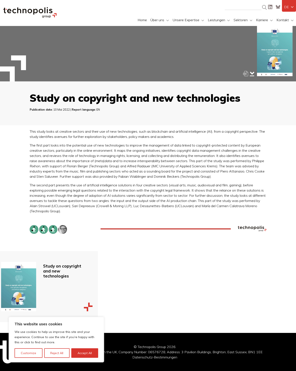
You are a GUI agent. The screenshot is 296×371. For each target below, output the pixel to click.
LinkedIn (270, 7)
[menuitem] (289, 7)
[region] (56, 339)
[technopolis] (30, 17)
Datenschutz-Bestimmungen (154, 357)
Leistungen (216, 20)
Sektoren (241, 20)
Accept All (85, 353)
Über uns (157, 20)
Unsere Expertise (186, 20)
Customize (28, 353)
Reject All (56, 353)
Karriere (262, 20)
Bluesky (278, 7)
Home (142, 20)
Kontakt (282, 20)
